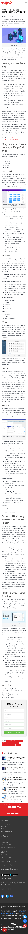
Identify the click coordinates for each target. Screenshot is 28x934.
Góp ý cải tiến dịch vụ (6, 831)
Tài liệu (3, 828)
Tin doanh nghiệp (5, 824)
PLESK (18, 745)
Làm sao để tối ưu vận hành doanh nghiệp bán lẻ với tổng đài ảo (16, 779)
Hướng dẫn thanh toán (7, 844)
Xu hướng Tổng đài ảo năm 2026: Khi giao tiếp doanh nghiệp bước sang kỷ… (16, 769)
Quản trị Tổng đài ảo (6, 855)
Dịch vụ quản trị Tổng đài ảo (8, 865)
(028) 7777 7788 (14, 807)
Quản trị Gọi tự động (6, 857)
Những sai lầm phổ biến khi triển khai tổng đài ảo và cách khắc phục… (16, 758)
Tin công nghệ (4, 826)
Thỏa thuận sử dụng (6, 840)
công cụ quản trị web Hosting (10, 742)
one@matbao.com (14, 813)
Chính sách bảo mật (6, 842)
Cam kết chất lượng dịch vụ (8, 847)
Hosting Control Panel (8, 745)
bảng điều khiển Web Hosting (14, 740)
